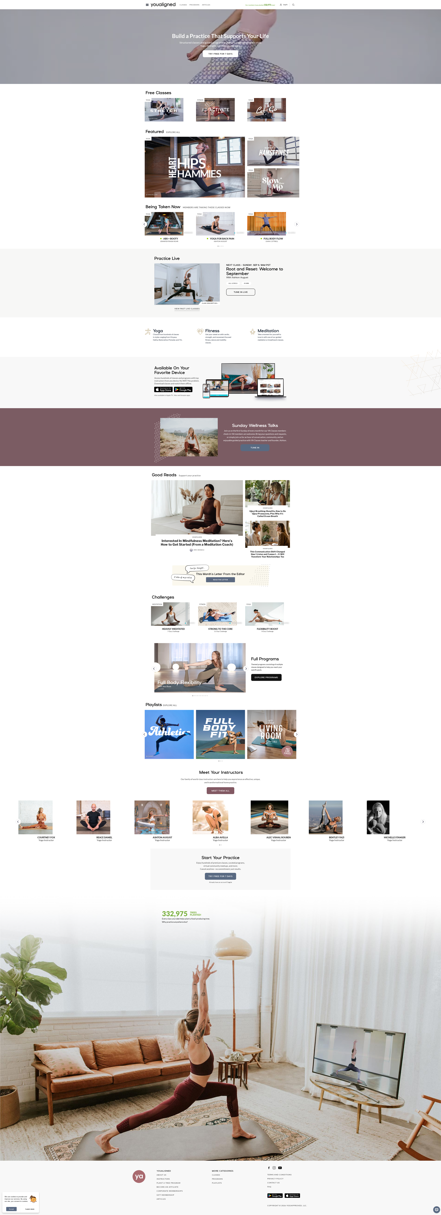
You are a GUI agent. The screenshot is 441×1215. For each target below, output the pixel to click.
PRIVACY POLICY (275, 1179)
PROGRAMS (217, 1179)
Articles (206, 5)
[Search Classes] (293, 5)
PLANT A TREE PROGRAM (169, 1183)
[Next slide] (297, 224)
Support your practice (190, 475)
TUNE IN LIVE (241, 292)
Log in (230, 882)
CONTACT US (273, 1183)
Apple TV (169, 395)
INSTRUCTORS (163, 1179)
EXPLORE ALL (173, 132)
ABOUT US (161, 1175)
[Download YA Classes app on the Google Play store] (183, 389)
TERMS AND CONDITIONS (279, 1175)
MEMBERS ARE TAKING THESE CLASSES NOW (206, 207)
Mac (175, 395)
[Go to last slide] (144, 224)
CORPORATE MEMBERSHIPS (170, 1191)
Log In (285, 5)
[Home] (139, 1192)
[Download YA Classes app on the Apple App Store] (163, 389)
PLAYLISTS (217, 1183)
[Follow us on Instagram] (274, 1167)
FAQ (269, 1187)
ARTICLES (161, 1199)
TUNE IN (255, 447)
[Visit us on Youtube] (280, 1168)
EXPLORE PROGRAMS (266, 677)
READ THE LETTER (220, 580)
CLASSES (216, 1175)
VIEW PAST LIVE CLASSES (187, 308)
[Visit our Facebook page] (268, 1167)
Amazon (183, 395)
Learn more (29, 1209)
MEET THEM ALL (221, 790)
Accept (11, 1209)
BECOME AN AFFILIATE (167, 1187)
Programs (194, 5)
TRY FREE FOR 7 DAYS (220, 53)
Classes (183, 5)
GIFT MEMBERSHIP (165, 1195)
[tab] (218, 246)
